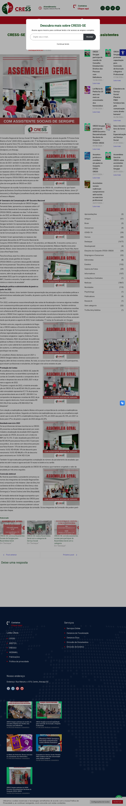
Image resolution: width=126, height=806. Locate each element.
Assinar (89, 37)
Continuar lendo (63, 44)
